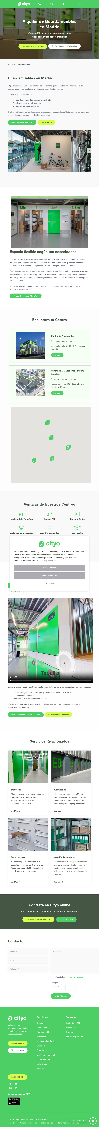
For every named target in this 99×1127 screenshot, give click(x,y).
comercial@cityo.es (74, 1037)
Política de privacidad (46, 560)
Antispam (55, 982)
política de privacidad (73, 977)
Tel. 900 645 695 (73, 1023)
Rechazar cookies (49, 575)
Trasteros (16, 789)
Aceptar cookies (49, 568)
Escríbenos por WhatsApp (66, 46)
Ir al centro (57, 355)
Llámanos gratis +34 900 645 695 (25, 715)
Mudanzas (41, 1037)
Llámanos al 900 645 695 (33, 46)
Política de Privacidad (28, 1123)
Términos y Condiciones (68, 1123)
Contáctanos (46, 122)
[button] (51, 437)
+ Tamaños (16, 591)
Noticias (40, 1068)
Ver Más (14, 811)
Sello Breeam (43, 1064)
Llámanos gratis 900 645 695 (38, 919)
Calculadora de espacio (58, 715)
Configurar (49, 583)
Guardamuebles (44, 1032)
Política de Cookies (48, 1123)
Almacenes (60, 789)
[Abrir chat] (93, 1121)
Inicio (10, 64)
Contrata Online (66, 919)
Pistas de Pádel (43, 1059)
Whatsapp (70, 1027)
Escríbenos (19, 1050)
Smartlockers (18, 857)
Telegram (70, 1032)
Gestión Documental (65, 857)
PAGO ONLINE (17, 1077)
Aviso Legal (13, 1123)
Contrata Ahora (17, 1043)
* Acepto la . (69, 977)
